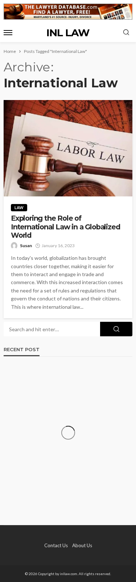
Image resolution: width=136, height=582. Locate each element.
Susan (26, 245)
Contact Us (56, 545)
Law (19, 207)
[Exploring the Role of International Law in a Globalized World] (68, 148)
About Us (82, 545)
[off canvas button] (8, 32)
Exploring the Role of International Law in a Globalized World (65, 227)
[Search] (126, 32)
